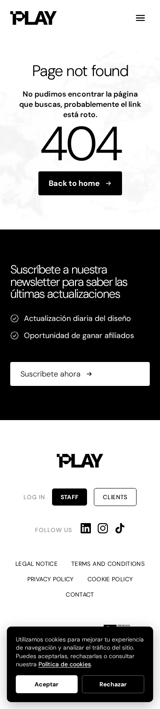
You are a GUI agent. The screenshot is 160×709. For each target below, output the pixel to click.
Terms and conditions (108, 564)
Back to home (74, 183)
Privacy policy (50, 579)
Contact (80, 594)
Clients (115, 497)
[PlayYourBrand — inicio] (33, 18)
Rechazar (113, 684)
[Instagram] (103, 528)
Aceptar (46, 684)
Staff (70, 497)
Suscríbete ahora (50, 373)
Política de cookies (64, 664)
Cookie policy (110, 579)
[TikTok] (120, 528)
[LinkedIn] (86, 528)
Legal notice (36, 564)
